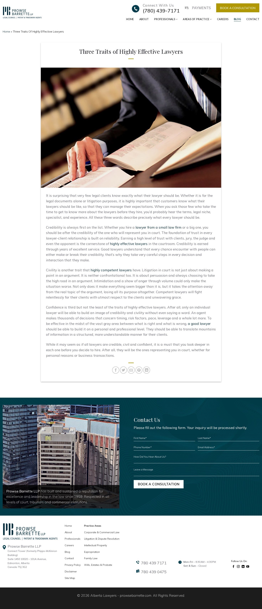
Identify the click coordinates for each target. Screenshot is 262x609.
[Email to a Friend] (131, 370)
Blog (237, 19)
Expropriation (92, 552)
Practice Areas (92, 525)
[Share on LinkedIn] (146, 370)
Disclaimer (71, 571)
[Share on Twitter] (123, 370)
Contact (252, 19)
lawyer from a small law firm (158, 227)
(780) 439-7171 (161, 10)
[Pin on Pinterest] (139, 370)
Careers (222, 19)
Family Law (90, 558)
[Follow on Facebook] (233, 566)
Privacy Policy (73, 565)
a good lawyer (199, 323)
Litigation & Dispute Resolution (101, 538)
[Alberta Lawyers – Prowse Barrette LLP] (22, 12)
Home (130, 19)
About (144, 19)
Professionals (164, 19)
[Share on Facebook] (115, 370)
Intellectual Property (95, 545)
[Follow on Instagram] (238, 566)
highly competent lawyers (111, 270)
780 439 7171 (153, 562)
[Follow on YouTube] (247, 566)
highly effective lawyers (129, 244)
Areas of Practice (196, 19)
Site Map (70, 578)
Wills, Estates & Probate (98, 565)
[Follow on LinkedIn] (243, 566)
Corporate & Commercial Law (101, 532)
